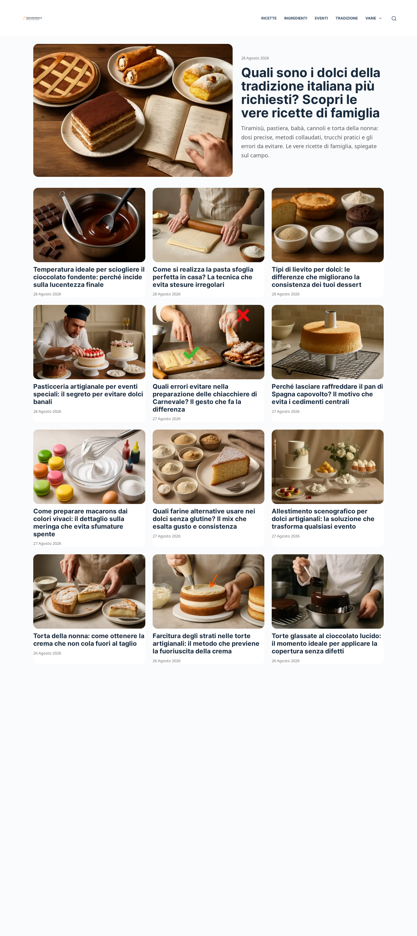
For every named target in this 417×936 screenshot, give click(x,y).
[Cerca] (394, 18)
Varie (370, 18)
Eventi (321, 18)
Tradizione (346, 18)
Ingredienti (295, 18)
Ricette (269, 18)
